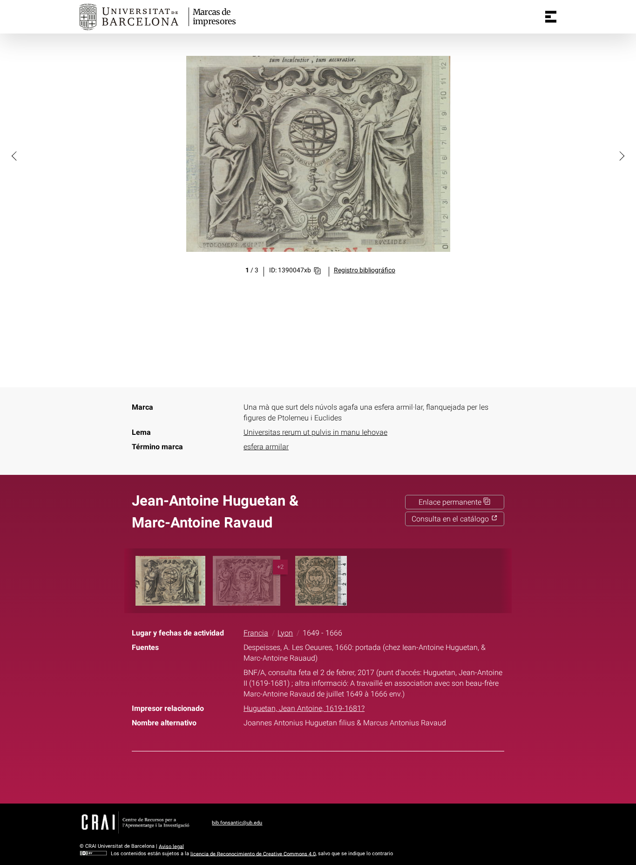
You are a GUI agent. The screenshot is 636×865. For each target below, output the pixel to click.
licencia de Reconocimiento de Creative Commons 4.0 (253, 854)
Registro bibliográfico (364, 270)
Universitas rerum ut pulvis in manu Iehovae (315, 432)
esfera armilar (266, 446)
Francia (256, 632)
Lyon (285, 632)
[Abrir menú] (550, 17)
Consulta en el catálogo (451, 518)
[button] (14, 155)
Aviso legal (171, 846)
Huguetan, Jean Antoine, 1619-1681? (304, 708)
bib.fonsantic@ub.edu (237, 823)
